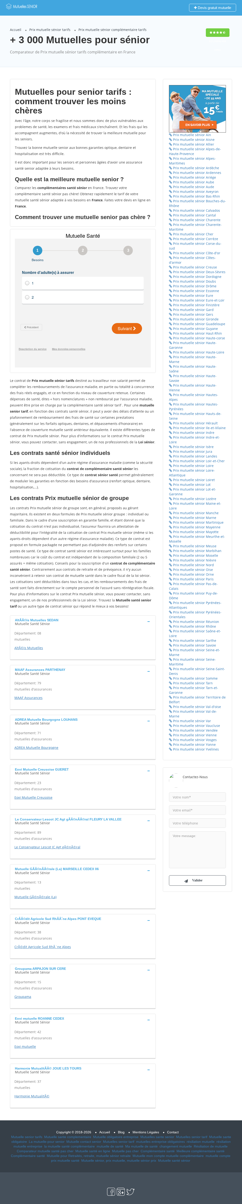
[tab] (83, 621)
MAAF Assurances (28, 697)
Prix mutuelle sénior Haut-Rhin (197, 333)
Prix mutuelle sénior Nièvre (194, 560)
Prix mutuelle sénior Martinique (198, 522)
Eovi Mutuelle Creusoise (33, 797)
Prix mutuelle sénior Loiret (193, 480)
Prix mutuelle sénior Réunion (195, 621)
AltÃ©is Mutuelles (28, 648)
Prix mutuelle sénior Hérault (195, 423)
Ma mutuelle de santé (141, 1146)
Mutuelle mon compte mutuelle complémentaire (168, 1156)
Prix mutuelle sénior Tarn (192, 683)
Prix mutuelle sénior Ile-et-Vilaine (199, 428)
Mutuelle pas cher (125, 1151)
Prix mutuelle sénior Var (191, 721)
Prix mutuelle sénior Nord (193, 565)
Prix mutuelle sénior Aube (193, 182)
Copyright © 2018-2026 (73, 1132)
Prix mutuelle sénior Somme (195, 678)
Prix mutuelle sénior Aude (193, 187)
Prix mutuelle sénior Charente (196, 220)
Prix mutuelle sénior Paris (193, 579)
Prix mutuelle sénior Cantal (194, 215)
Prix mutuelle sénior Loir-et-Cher (198, 461)
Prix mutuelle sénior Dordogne (196, 276)
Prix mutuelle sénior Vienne (194, 735)
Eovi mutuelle (25, 1046)
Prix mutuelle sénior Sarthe (194, 640)
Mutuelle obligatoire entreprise (115, 1137)
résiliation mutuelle (201, 1142)
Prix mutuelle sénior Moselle (195, 555)
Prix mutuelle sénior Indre (193, 432)
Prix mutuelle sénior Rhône (194, 626)
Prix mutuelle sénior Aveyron (195, 191)
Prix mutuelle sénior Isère (193, 446)
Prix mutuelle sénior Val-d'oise (196, 706)
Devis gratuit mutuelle (214, 8)
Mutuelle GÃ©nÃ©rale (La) (35, 897)
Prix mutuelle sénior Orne (193, 574)
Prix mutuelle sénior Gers (192, 314)
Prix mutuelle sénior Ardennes (196, 172)
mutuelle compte (218, 1156)
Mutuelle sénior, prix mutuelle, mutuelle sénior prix (118, 1160)
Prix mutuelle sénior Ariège (194, 177)
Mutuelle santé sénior (174, 1160)
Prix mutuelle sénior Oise (192, 569)
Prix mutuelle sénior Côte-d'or (196, 253)
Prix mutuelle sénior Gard (193, 309)
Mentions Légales (146, 1132)
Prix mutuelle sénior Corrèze (195, 239)
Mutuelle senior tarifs (26, 1137)
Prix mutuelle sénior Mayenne (196, 527)
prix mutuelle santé (65, 1160)
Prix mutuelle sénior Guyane (195, 328)
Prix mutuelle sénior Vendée (195, 730)
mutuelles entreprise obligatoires (160, 1142)
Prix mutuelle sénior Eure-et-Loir (198, 300)
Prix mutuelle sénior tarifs (49, 29)
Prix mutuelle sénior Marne (194, 517)
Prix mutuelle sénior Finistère (196, 305)
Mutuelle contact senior (83, 1142)
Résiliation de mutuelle (211, 1146)
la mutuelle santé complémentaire (69, 1146)
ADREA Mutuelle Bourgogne (36, 747)
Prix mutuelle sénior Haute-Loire (198, 352)
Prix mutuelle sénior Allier (193, 144)
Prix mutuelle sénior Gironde (195, 319)
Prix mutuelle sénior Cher (192, 234)
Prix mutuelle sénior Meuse (194, 546)
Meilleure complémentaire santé (201, 1151)
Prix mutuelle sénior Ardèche (195, 168)
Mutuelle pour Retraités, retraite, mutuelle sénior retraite (89, 1156)
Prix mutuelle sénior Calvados (196, 210)
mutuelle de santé (110, 1146)
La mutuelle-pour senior (47, 1142)
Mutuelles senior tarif (191, 1137)
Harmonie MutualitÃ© (31, 1096)
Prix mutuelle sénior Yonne (194, 744)
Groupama (22, 996)
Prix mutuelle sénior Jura (192, 451)
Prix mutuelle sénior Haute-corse (198, 338)
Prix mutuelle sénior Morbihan (196, 550)
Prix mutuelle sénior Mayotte (195, 532)
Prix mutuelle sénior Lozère (194, 498)
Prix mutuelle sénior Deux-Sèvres (198, 272)
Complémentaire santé (158, 1151)
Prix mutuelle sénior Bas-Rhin (196, 196)
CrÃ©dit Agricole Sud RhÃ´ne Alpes (42, 947)
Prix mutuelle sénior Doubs (194, 281)
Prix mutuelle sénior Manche (195, 513)
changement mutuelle (176, 1146)
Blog (121, 1132)
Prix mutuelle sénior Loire (193, 465)
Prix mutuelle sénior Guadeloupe (198, 324)
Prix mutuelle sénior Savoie (194, 645)
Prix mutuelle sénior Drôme (194, 286)
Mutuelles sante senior (157, 1137)
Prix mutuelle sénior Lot (191, 484)
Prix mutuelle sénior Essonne (195, 291)
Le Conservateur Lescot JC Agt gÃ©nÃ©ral (47, 847)
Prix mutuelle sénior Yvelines (195, 749)
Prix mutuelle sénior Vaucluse (196, 725)
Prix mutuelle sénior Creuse (194, 267)
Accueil (15, 29)
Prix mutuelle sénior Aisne (193, 139)
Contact (173, 1132)
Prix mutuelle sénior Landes (194, 456)
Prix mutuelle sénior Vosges (194, 740)
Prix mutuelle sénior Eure (192, 295)
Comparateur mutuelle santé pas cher (45, 1151)
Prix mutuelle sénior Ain (191, 135)
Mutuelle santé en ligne (92, 1151)
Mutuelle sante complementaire (67, 1137)
